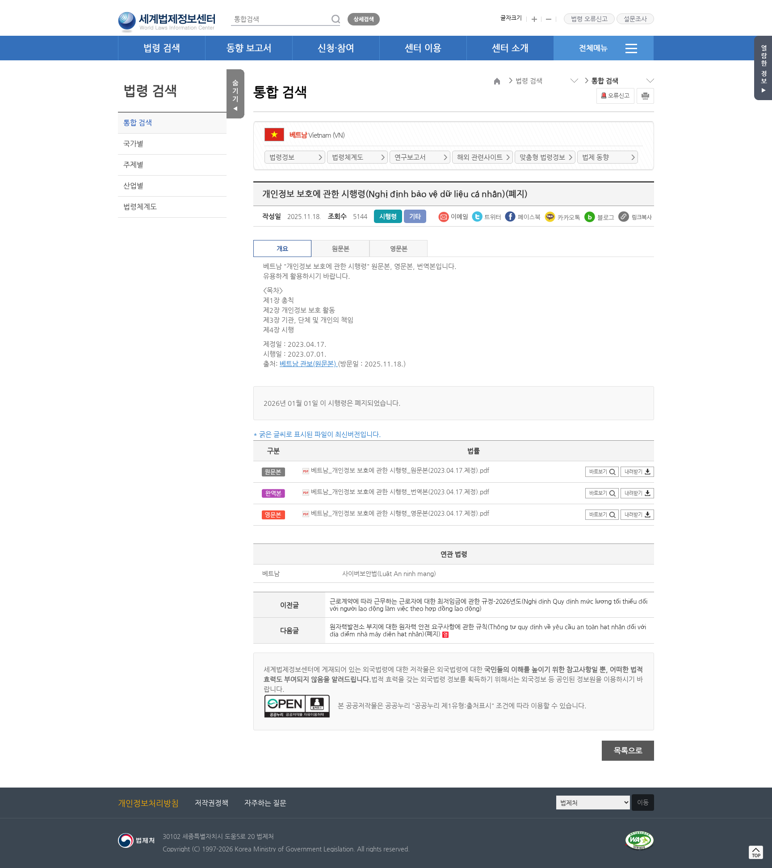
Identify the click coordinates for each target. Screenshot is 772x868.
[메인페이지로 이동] (166, 21)
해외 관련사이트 (480, 157)
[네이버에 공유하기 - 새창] (600, 215)
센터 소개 (510, 48)
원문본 (340, 248)
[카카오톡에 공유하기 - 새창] (563, 215)
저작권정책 (211, 803)
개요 (282, 248)
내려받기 (633, 472)
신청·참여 (336, 48)
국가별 (133, 143)
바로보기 (598, 472)
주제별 (133, 164)
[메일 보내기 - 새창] (454, 215)
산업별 (133, 185)
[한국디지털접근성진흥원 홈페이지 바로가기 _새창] (639, 836)
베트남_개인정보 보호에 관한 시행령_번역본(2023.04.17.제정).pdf (399, 491)
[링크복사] (635, 215)
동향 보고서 (249, 48)
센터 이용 (423, 48)
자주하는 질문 (265, 803)
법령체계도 (140, 206)
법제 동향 (595, 157)
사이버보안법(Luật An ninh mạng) (389, 573)
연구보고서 (410, 157)
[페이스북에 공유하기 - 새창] (523, 215)
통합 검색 (137, 122)
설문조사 (635, 18)
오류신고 (618, 95)
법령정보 (281, 157)
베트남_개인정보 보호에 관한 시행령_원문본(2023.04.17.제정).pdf (399, 470)
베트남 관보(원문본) (309, 363)
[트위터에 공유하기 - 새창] (487, 215)
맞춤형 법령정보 (542, 157)
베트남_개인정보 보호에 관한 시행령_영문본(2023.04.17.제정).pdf (399, 513)
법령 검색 (161, 48)
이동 (643, 802)
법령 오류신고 (589, 18)
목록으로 (628, 750)
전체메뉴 (593, 47)
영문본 (398, 248)
